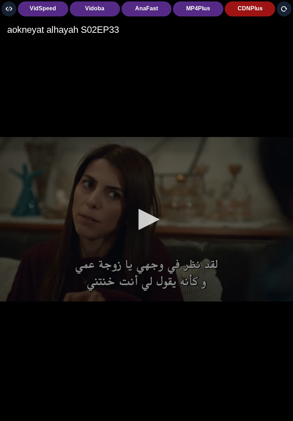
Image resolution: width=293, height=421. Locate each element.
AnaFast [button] (146, 8)
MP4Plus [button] (198, 8)
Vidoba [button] (94, 8)
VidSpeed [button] (43, 8)
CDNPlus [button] (250, 8)
